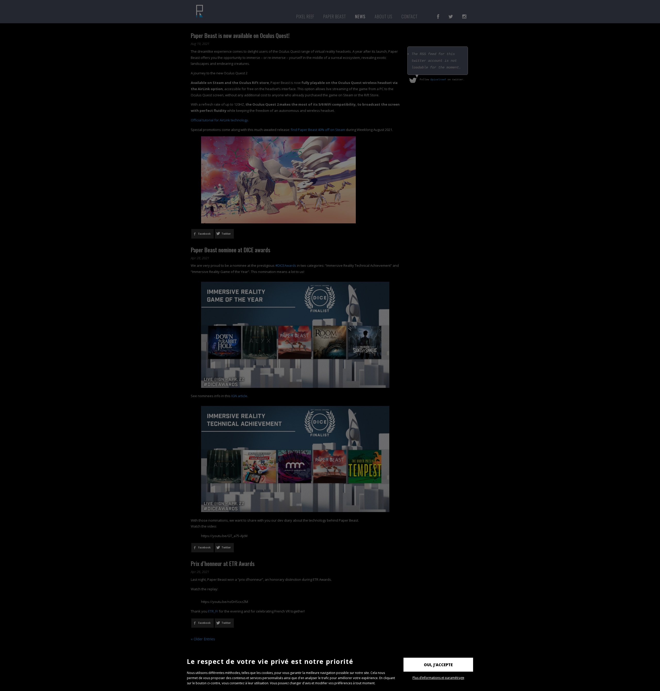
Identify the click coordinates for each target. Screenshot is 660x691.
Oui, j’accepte (438, 664)
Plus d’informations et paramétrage (438, 678)
